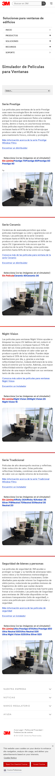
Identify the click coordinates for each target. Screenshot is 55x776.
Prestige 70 (20, 161)
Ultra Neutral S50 (11, 632)
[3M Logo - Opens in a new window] (6, 3)
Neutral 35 (40, 503)
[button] (12, 770)
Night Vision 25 (38, 399)
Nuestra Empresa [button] (15, 689)
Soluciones (12, 41)
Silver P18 (7, 503)
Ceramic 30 (33, 276)
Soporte (10, 53)
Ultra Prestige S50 (42, 629)
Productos (12, 36)
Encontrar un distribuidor (15, 148)
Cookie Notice (10, 758)
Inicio (9, 30)
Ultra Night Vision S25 (13, 634)
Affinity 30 (19, 500)
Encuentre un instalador (14, 386)
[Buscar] (44, 3)
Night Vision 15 (10, 402)
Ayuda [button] (8, 714)
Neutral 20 (7, 505)
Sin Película (8, 276)
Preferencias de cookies (23, 732)
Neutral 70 (17, 503)
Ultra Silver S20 (33, 634)
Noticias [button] (9, 698)
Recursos (11, 47)
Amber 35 (41, 500)
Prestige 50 (44, 161)
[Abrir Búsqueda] (51, 4)
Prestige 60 (32, 161)
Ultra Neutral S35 (29, 632)
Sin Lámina (8, 161)
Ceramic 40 (20, 276)
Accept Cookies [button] (39, 764)
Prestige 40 (8, 164)
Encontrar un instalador (14, 616)
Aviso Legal (18, 730)
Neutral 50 (29, 503)
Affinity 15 (30, 500)
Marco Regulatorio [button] (17, 706)
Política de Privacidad (33, 730)
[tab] (8, 161)
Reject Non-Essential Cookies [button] (16, 764)
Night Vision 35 (22, 399)
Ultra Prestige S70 (23, 629)
